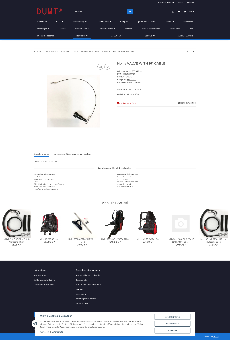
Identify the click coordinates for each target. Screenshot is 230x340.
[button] (173, 11)
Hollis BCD (131, 79)
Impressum (44, 332)
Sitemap (79, 289)
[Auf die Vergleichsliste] (100, 67)
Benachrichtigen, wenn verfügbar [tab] (72, 154)
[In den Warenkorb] (36, 60)
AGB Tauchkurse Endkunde (88, 275)
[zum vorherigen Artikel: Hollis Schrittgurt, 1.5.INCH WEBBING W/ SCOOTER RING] (188, 51)
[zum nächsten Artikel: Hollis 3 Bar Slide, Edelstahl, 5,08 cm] (193, 51)
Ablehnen (172, 330)
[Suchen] (130, 11)
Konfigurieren (172, 324)
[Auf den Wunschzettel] (107, 67)
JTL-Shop (216, 336)
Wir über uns (40, 275)
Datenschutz (57, 332)
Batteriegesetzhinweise (86, 298)
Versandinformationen (44, 284)
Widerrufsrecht (82, 303)
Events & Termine (166, 2)
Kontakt (190, 2)
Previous (6, 229)
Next (223, 229)
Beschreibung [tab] (41, 154)
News (180, 2)
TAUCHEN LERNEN (184, 35)
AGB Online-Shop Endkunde (88, 284)
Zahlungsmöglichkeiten (44, 280)
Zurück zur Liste (42, 51)
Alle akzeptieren (172, 317)
